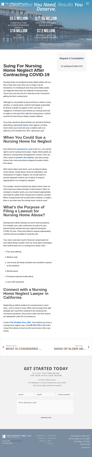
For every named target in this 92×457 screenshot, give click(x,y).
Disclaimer (41, 438)
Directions (86, 448)
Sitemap (41, 441)
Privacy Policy (40, 436)
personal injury (21, 125)
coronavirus (21, 149)
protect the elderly (25, 157)
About (49, 441)
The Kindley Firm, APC (20, 322)
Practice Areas (52, 436)
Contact (50, 443)
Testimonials (51, 438)
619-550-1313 (35, 325)
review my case (46, 417)
